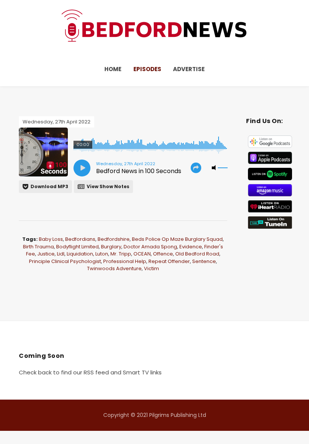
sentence (204, 261)
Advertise (189, 69)
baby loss (51, 239)
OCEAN (142, 253)
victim (151, 268)
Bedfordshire (114, 239)
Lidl (60, 253)
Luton (101, 253)
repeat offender (169, 261)
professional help (124, 261)
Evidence (190, 246)
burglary (111, 246)
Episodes (147, 69)
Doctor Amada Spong (150, 246)
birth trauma (38, 246)
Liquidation (80, 253)
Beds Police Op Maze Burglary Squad (177, 239)
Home (112, 69)
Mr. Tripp (120, 253)
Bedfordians (80, 239)
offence (163, 253)
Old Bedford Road (197, 253)
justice (46, 253)
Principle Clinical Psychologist (65, 261)
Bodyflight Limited (77, 246)
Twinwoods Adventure (114, 268)
